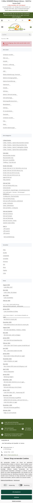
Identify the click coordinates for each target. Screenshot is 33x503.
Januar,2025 (6, 338)
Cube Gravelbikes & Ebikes (11, 311)
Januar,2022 (6, 374)
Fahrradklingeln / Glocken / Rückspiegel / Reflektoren (14, 193)
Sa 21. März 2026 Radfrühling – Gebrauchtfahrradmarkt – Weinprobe (13, 305)
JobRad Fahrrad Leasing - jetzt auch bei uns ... (16, 400)
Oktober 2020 (6, 410)
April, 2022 (6, 369)
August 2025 (6, 327)
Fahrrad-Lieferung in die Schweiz (12, 387)
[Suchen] (30, 34)
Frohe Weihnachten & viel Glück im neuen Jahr (16, 324)
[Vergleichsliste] (15, 20)
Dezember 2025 (7, 322)
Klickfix (5, 252)
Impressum (17, 480)
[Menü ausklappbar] (2, 27)
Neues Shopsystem (9, 371)
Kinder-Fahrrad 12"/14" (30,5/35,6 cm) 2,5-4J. (15, 168)
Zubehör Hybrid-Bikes (9, 223)
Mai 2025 (5, 332)
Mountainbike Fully (8, 157)
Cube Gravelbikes (8, 297)
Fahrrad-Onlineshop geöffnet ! (12, 407)
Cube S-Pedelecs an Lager (11, 361)
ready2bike (6, 255)
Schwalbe (5, 258)
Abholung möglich (8, 376)
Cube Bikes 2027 (8, 287)
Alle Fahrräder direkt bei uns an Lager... (14, 382)
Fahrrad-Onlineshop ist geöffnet (12, 397)
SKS (4, 264)
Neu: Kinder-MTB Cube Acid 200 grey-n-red (15, 366)
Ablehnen (16, 497)
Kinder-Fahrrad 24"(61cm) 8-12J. (11, 175)
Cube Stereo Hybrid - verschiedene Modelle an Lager (15, 316)
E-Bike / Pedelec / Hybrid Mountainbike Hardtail (16, 142)
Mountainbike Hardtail (9, 155)
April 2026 (5, 295)
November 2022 (7, 359)
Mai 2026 (5, 290)
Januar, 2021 (6, 390)
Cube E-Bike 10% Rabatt (10, 292)
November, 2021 (7, 379)
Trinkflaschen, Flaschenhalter (11, 196)
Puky (4, 250)
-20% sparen (6, 231)
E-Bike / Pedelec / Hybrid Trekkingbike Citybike (15, 147)
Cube (4, 273)
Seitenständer (7, 187)
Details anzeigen (16, 501)
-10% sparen (6, 228)
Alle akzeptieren (16, 492)
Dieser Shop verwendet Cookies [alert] (16, 458)
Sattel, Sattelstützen (8, 205)
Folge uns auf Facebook (10, 412)
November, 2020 (7, 405)
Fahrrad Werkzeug (8, 218)
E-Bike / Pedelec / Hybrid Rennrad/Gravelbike (15, 149)
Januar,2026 (6, 309)
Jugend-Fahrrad (7, 177)
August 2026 (6, 285)
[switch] (5, 485)
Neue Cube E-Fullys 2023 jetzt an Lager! (14, 356)
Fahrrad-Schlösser (8, 213)
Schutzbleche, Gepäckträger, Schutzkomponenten (16, 190)
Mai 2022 (5, 364)
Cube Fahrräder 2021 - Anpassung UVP (14, 392)
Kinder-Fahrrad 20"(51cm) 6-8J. (11, 172)
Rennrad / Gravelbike (8, 160)
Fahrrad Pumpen (7, 216)
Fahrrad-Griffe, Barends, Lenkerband (13, 201)
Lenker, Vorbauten (8, 203)
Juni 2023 (5, 348)
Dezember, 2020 (7, 395)
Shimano (5, 261)
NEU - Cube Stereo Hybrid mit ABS (13, 350)
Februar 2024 (6, 343)
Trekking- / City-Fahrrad (9, 162)
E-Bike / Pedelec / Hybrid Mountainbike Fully (15, 145)
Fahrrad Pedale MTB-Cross (10, 185)
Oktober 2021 (6, 385)
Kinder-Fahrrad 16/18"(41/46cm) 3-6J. (13, 170)
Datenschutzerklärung (7, 480)
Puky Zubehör (6, 179)
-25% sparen (6, 233)
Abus (4, 267)
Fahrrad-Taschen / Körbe (9, 220)
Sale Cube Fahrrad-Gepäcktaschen (13, 340)
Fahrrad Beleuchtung (8, 198)
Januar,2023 (6, 353)
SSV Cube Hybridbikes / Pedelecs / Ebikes (15, 329)
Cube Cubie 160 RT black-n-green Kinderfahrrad (17, 345)
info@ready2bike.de (12, 455)
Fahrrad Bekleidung (9, 237)
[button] (8, 20)
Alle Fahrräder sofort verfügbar (12, 335)
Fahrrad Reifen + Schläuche (10, 208)
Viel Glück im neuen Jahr (10, 319)
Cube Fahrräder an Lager (10, 402)
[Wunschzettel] (22, 20)
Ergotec (5, 270)
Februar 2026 (6, 300)
